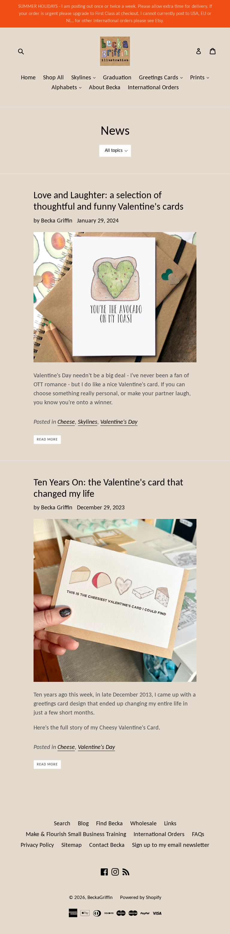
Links (170, 824)
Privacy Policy (37, 845)
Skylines (85, 78)
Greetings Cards (162, 78)
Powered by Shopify (140, 897)
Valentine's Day (118, 422)
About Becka (104, 88)
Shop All (53, 78)
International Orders (153, 88)
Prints (201, 78)
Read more (47, 439)
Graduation (117, 78)
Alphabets (68, 87)
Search (62, 824)
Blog (83, 824)
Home (28, 78)
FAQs (198, 835)
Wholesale (143, 824)
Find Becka (109, 824)
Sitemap (71, 845)
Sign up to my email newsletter (170, 845)
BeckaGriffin (100, 897)
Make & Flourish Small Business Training (76, 835)
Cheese (66, 422)
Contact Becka (107, 845)
